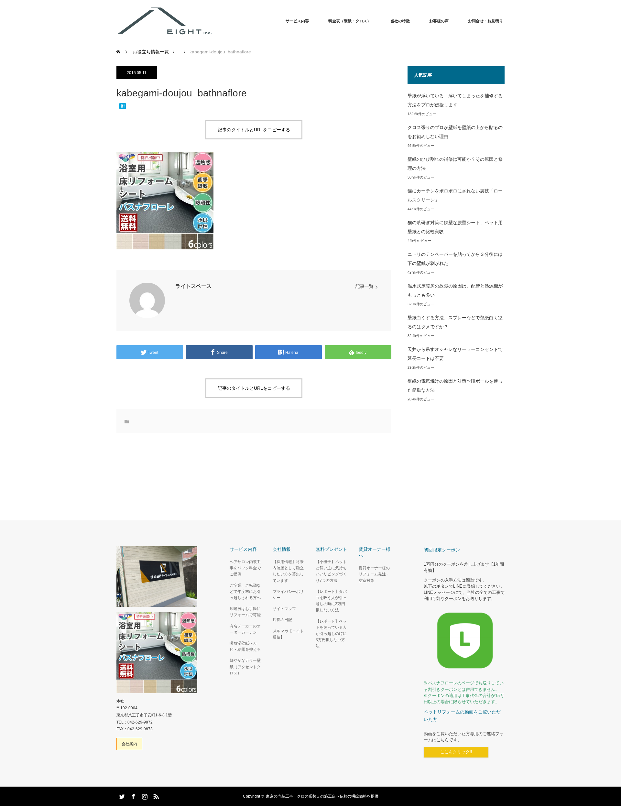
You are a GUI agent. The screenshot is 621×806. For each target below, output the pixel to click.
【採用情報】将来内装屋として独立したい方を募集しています (288, 571)
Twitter (121, 795)
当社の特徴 (400, 21)
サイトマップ (284, 608)
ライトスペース (193, 286)
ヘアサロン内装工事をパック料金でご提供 (245, 568)
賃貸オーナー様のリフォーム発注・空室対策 (374, 574)
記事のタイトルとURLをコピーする (254, 129)
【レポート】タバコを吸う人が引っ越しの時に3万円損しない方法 (331, 601)
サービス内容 (297, 21)
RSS (155, 795)
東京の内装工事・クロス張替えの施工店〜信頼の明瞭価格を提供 (322, 796)
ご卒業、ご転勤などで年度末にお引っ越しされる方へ (245, 591)
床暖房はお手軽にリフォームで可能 (245, 611)
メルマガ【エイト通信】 (288, 634)
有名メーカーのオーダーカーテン (245, 629)
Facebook (132, 795)
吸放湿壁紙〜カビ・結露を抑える (245, 646)
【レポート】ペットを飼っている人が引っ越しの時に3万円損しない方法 (331, 633)
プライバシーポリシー (288, 594)
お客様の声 (439, 21)
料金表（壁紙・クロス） (349, 21)
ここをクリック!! (456, 752)
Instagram (144, 795)
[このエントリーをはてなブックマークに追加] (122, 107)
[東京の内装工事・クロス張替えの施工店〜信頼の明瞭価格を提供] (213, 21)
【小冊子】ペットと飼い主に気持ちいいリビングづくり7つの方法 (331, 571)
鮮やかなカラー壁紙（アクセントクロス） (245, 666)
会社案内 (129, 744)
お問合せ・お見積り (485, 21)
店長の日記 (282, 619)
